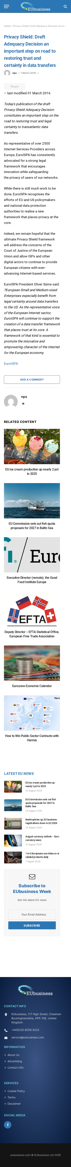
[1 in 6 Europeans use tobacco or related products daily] (14, 857)
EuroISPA (11, 364)
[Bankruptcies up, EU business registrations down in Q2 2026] (14, 823)
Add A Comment (32, 379)
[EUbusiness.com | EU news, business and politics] (35, 6)
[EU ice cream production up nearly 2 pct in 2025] (32, 448)
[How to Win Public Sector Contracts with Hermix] (32, 715)
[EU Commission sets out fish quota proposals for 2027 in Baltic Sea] (32, 502)
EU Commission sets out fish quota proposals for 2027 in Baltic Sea (40, 803)
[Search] (65, 6)
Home (7, 25)
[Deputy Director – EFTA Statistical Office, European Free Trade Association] (32, 611)
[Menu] (6, 6)
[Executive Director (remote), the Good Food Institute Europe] (32, 556)
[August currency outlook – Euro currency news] (14, 840)
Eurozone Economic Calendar (32, 686)
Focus (14, 86)
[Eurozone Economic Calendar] (32, 665)
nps (14, 72)
